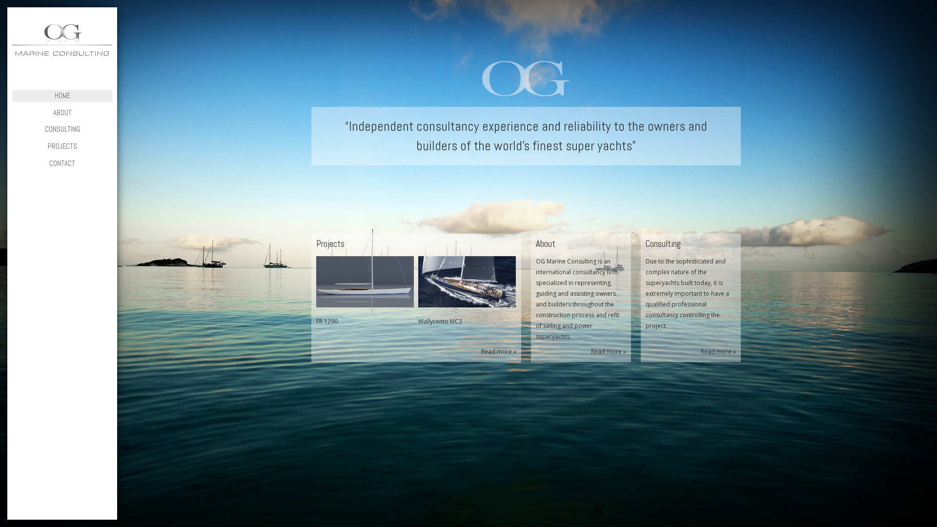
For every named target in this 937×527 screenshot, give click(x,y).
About (62, 112)
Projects (62, 146)
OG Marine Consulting (62, 40)
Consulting (62, 129)
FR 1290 (327, 321)
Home (62, 95)
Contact (62, 163)
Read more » (498, 351)
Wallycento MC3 (440, 321)
